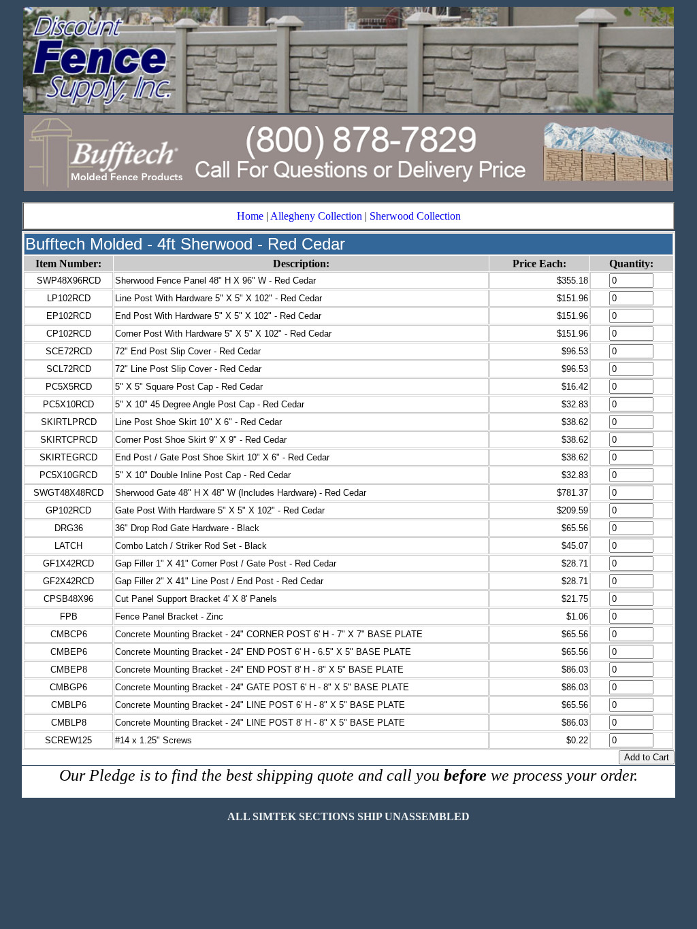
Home (250, 216)
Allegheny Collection (316, 216)
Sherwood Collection (415, 216)
